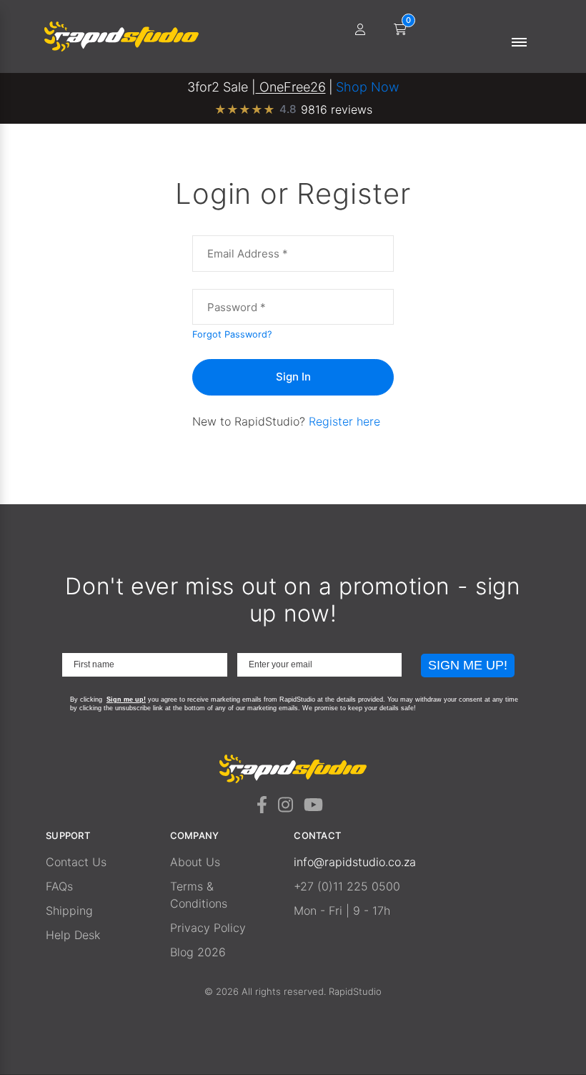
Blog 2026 (198, 952)
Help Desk (73, 935)
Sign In (293, 376)
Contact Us (76, 862)
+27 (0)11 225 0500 (347, 886)
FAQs (59, 886)
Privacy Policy (208, 928)
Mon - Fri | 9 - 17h (342, 910)
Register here (344, 421)
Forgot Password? (232, 334)
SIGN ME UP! (467, 665)
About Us (195, 862)
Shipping (69, 910)
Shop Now (367, 86)
